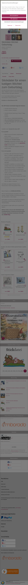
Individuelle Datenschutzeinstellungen (14, 22)
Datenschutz (18, 25)
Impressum (10, 25)
